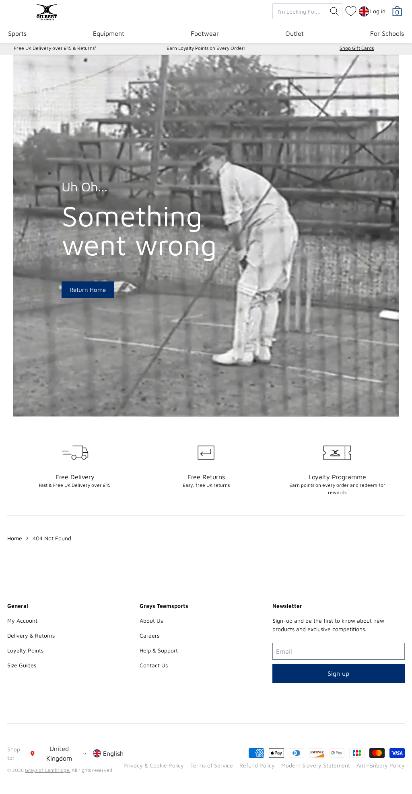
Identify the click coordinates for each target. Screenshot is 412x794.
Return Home (88, 289)
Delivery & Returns (31, 635)
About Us (151, 620)
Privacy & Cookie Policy (154, 765)
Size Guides (21, 665)
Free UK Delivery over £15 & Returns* (55, 48)
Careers (149, 635)
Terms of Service (211, 765)
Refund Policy (257, 765)
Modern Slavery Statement (315, 765)
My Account (22, 620)
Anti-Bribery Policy (380, 765)
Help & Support (159, 650)
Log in (377, 11)
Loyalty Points (25, 650)
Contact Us (154, 665)
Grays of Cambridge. (47, 770)
